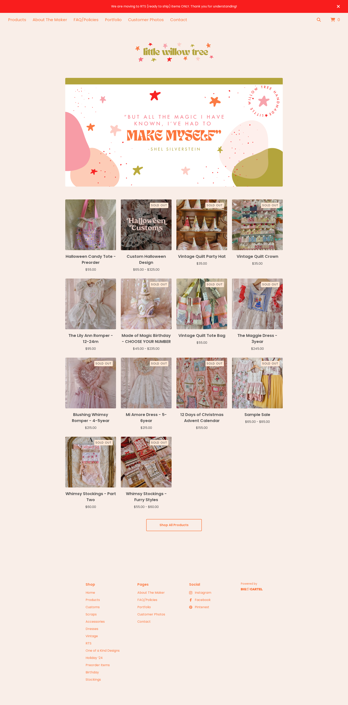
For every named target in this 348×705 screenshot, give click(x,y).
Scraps (91, 614)
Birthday (92, 672)
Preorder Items (98, 665)
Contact (178, 20)
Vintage (92, 636)
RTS (88, 643)
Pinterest (202, 607)
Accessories (95, 621)
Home (90, 592)
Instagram (203, 592)
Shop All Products (174, 525)
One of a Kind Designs (103, 650)
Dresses (92, 629)
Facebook (203, 600)
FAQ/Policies (86, 20)
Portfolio (113, 20)
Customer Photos (146, 20)
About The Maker (50, 20)
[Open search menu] (318, 20)
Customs (93, 607)
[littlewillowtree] (174, 52)
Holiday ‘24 (94, 657)
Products (17, 20)
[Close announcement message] (338, 6)
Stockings (93, 679)
